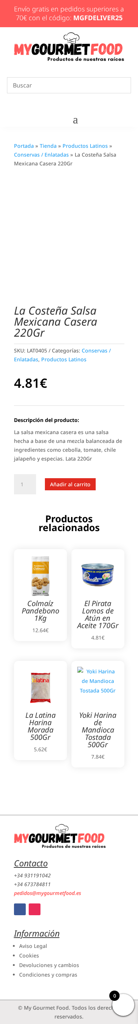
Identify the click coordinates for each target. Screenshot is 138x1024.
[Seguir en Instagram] (34, 909)
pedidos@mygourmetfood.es (47, 892)
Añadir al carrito (70, 484)
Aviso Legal (33, 945)
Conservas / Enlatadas (41, 154)
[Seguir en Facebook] (20, 909)
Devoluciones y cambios (49, 965)
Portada (24, 145)
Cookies (29, 955)
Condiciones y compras (48, 974)
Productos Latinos (85, 145)
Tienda (48, 145)
